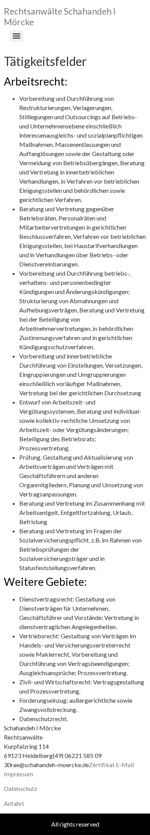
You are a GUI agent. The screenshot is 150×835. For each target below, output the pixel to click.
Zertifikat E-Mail (111, 764)
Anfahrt (14, 803)
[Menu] (16, 36)
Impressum (18, 773)
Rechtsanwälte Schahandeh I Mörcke (60, 16)
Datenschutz (20, 788)
